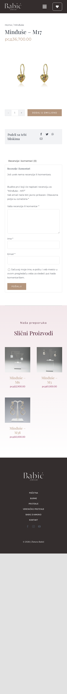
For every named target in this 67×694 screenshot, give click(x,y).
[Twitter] (47, 134)
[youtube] (39, 526)
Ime (10, 238)
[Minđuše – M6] (17, 349)
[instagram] (33, 526)
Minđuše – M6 (18, 379)
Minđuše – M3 (49, 379)
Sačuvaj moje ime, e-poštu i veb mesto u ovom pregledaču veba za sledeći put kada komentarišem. (32, 273)
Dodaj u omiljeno (44, 112)
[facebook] (27, 526)
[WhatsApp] (52, 134)
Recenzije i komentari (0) (22, 160)
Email (11, 254)
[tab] (33, 161)
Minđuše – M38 (18, 430)
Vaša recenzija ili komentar (23, 206)
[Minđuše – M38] (17, 399)
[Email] (41, 139)
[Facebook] (41, 134)
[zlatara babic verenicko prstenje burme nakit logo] (13, 4)
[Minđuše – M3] (49, 349)
